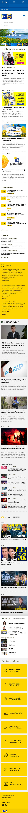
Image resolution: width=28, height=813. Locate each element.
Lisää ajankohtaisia (20, 49)
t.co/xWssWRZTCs (6, 311)
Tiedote (15, 238)
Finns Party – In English (8, 22)
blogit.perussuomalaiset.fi (18, 618)
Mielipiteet (10, 244)
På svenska (6, 25)
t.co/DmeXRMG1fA (6, 295)
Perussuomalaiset (6, 16)
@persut (4, 282)
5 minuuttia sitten (5, 296)
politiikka (8, 359)
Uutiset (13, 67)
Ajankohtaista (9, 67)
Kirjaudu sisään (4, 9)
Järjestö (14, 122)
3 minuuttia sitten (5, 280)
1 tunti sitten (4, 313)
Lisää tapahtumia (5, 230)
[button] (24, 16)
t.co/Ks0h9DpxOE (6, 278)
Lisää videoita (16, 517)
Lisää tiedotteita (5, 257)
